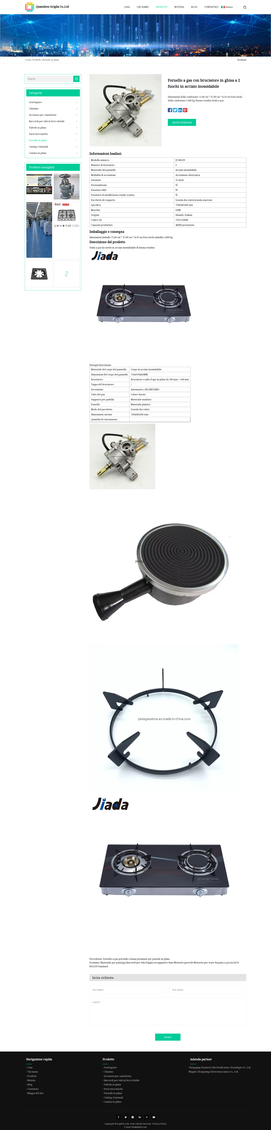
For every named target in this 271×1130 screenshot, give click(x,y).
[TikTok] (147, 1117)
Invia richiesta (182, 122)
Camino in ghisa (37, 153)
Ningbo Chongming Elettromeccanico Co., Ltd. (214, 1071)
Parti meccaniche (38, 134)
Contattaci (211, 6)
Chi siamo (143, 6)
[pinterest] (133, 1117)
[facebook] (118, 1117)
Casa (127, 6)
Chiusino (33, 108)
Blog (194, 6)
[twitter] (125, 1117)
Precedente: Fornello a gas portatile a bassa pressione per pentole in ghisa (129, 958)
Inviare (168, 1037)
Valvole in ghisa (37, 127)
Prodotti (161, 6)
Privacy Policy (159, 1123)
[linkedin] (140, 1117)
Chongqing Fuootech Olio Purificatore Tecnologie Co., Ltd (220, 1067)
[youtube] (154, 1117)
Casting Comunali (38, 146)
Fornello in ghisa (50, 59)
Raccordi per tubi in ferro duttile (47, 121)
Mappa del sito (35, 1093)
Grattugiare (35, 102)
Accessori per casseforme (42, 114)
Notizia (179, 6)
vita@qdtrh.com (139, 1127)
